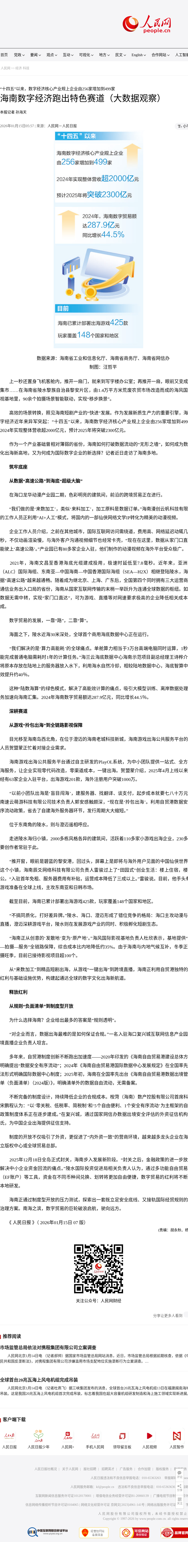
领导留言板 (122, 1447)
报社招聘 (89, 1469)
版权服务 (162, 1469)
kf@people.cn (105, 1487)
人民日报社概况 (45, 1469)
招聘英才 (108, 1469)
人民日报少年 (39, 1447)
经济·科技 (22, 68)
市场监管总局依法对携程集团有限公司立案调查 (48, 1347)
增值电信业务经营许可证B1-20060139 (122, 1496)
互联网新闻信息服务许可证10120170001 (63, 1496)
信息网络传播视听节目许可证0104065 (51, 1504)
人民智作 (176, 1447)
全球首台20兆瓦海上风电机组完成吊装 (39, 1380)
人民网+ (67, 1447)
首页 (4, 55)
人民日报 (9, 1447)
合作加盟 (144, 1469)
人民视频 (149, 1447)
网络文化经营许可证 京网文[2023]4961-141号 (113, 1504)
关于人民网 (70, 1469)
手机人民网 (95, 1447)
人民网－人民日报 (62, 126)
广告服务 (126, 1469)
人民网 (5, 68)
